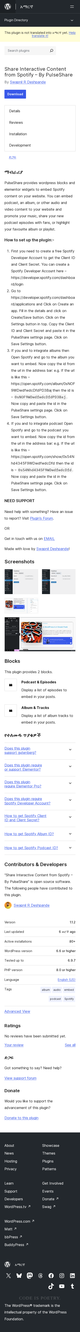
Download (15, 94)
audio (57, 989)
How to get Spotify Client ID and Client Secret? (25, 818)
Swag (49, 1206)
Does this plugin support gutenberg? (20, 750)
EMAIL (49, 538)
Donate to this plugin (21, 1118)
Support (10, 1191)
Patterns (49, 1169)
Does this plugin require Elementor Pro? (22, 784)
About (9, 1145)
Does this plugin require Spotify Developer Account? (27, 801)
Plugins (48, 1161)
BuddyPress (16, 1244)
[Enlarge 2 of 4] (69, 575)
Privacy (10, 1169)
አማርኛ (20, 1264)
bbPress (13, 1237)
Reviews (16, 122)
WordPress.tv (17, 1206)
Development (20, 145)
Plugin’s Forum (41, 518)
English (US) (67, 979)
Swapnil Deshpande (52, 549)
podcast (55, 998)
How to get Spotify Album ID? (29, 834)
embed (69, 989)
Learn (9, 1183)
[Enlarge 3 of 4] (32, 604)
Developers (13, 1199)
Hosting (10, 1161)
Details (14, 111)
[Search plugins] (51, 50)
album (46, 989)
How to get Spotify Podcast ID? (31, 848)
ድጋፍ (12, 157)
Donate (50, 1199)
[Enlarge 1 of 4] (32, 575)
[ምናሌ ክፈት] (73, 6)
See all (70, 1045)
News (9, 1153)
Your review (14, 1045)
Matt (10, 1229)
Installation (18, 134)
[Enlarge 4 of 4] (69, 623)
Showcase (50, 1145)
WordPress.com (19, 1221)
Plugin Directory (16, 20)
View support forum (20, 1078)
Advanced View (17, 1011)
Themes (48, 1153)
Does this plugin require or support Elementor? (23, 767)
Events (48, 1191)
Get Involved (53, 1183)
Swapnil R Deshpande (28, 82)
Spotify (69, 998)
